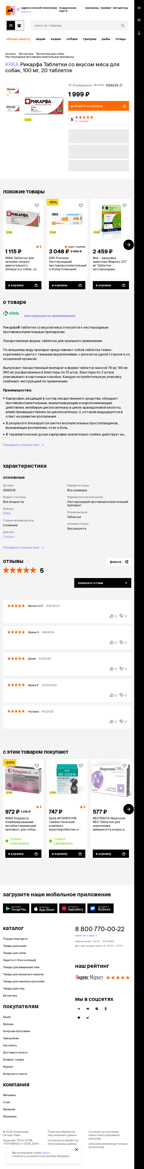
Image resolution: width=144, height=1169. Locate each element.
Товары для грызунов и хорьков (23, 974)
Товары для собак (14, 953)
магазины (92, 7)
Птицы (121, 39)
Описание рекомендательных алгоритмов (108, 1145)
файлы (46, 1152)
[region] (67, 39)
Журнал (8, 1066)
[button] (98, 119)
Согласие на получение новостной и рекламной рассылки (103, 1135)
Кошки (56, 39)
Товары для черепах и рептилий (23, 981)
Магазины (9, 1095)
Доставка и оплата (15, 1052)
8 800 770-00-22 (99, 929)
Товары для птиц (14, 988)
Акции (7, 1016)
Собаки (71, 39)
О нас (6, 1102)
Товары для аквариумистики (21, 967)
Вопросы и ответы (15, 1073)
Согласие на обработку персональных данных (63, 1142)
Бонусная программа (16, 1031)
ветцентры (120, 7)
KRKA (12, 64)
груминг (106, 7)
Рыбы (106, 39)
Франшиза (9, 1116)
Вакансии (9, 1109)
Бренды (8, 1024)
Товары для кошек (14, 945)
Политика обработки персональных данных (62, 1133)
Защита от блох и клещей (19, 960)
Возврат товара (13, 1059)
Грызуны (89, 39)
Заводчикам (11, 1038)
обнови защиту (18, 39)
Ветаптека (10, 995)
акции (40, 39)
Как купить (10, 1045)
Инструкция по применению (50, 316)
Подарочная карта (15, 938)
